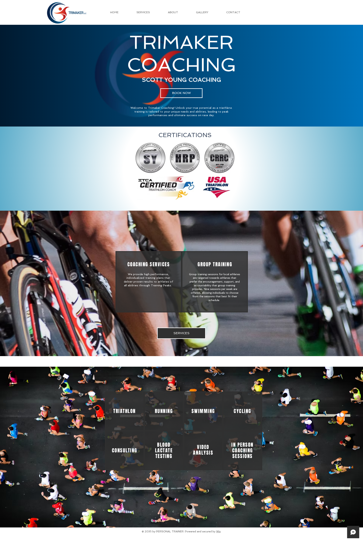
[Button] (124, 411)
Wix (218, 531)
